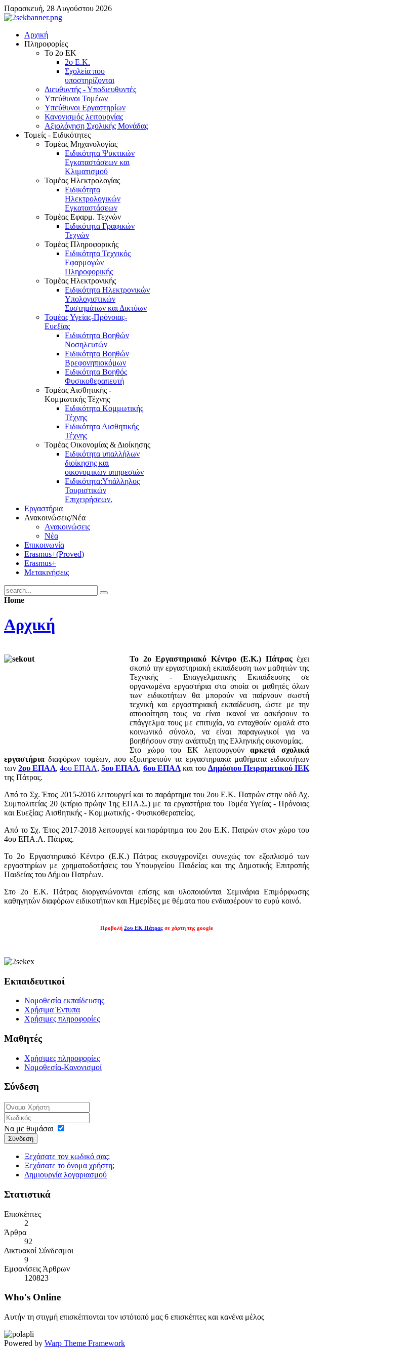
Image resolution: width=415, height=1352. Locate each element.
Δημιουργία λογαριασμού (65, 1174)
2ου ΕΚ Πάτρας (143, 928)
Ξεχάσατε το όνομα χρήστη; (69, 1165)
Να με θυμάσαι (29, 1128)
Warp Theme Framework (85, 1343)
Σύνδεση (20, 1138)
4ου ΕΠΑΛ (78, 768)
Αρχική (29, 625)
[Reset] (104, 592)
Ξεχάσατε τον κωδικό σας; (67, 1156)
